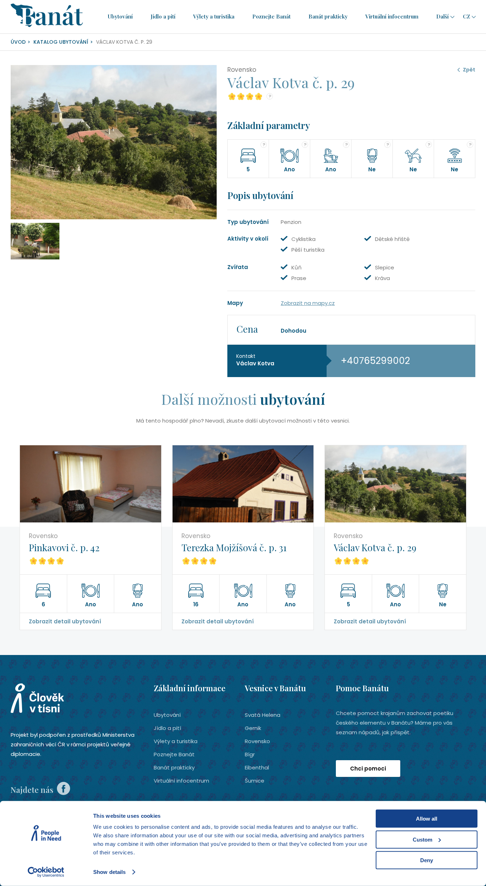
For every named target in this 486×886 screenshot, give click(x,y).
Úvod (18, 41)
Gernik (253, 728)
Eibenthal (257, 767)
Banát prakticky (328, 16)
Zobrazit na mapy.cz (308, 303)
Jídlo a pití (162, 16)
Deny (426, 860)
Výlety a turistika (213, 16)
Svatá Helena (262, 715)
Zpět (469, 69)
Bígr (250, 754)
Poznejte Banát (271, 16)
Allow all (426, 819)
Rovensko (257, 741)
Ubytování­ (120, 16)
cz (466, 16)
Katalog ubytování (60, 41)
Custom (422, 839)
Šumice (254, 780)
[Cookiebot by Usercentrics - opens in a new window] (46, 872)
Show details (109, 872)
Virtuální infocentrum (391, 16)
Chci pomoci (368, 768)
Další (442, 16)
